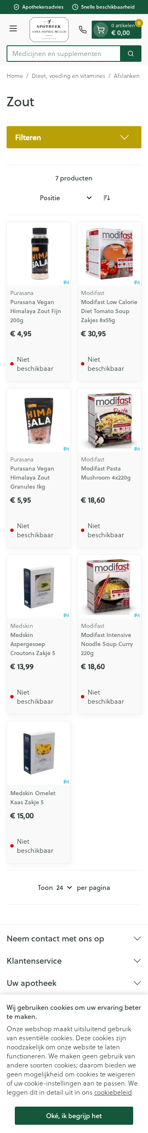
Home (15, 76)
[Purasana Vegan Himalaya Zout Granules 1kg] (38, 420)
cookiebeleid (113, 1092)
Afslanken (126, 76)
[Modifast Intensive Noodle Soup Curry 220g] (109, 586)
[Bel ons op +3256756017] (83, 30)
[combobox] (64, 53)
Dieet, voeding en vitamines (68, 76)
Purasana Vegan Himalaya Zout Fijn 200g (35, 311)
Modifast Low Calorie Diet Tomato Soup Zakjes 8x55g (109, 311)
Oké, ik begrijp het (74, 1115)
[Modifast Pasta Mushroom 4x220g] (109, 420)
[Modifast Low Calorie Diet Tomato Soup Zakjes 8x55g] (109, 254)
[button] (74, 137)
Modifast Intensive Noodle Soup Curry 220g (107, 644)
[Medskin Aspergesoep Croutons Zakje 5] (38, 586)
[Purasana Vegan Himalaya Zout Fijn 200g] (38, 254)
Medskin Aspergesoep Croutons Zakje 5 (32, 644)
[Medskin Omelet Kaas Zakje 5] (38, 753)
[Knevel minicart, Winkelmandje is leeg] (100, 29)
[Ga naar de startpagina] (49, 29)
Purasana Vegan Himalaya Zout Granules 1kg (32, 477)
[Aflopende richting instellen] (106, 198)
